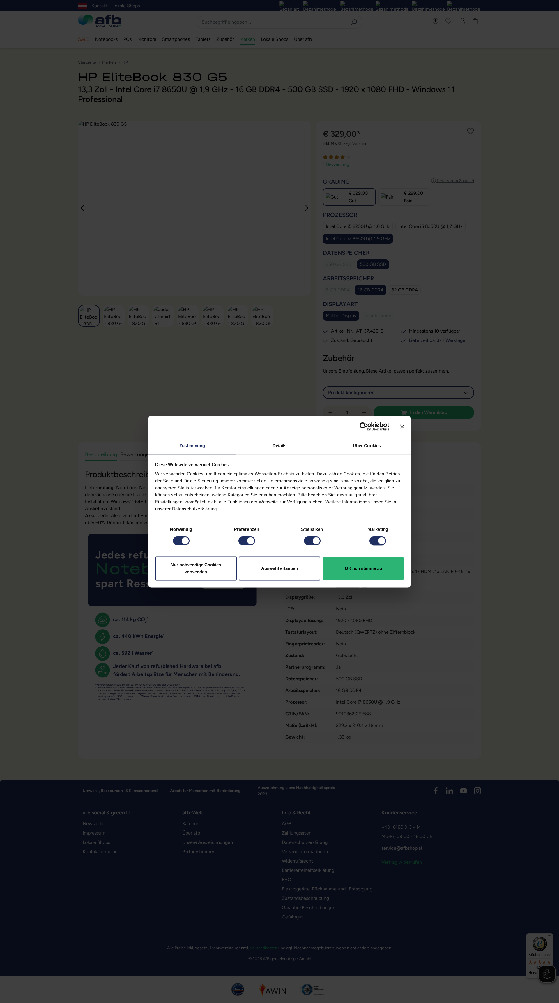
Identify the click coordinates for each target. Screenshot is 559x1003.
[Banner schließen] (402, 426)
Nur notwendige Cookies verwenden (196, 569)
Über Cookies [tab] (367, 445)
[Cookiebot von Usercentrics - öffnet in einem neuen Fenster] (363, 426)
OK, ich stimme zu (363, 568)
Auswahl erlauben (279, 568)
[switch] (246, 540)
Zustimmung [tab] (192, 445)
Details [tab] (280, 445)
